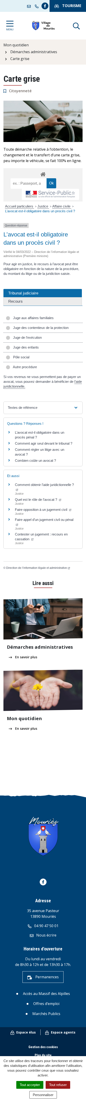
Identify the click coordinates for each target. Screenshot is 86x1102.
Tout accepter (30, 1085)
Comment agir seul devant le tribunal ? (43, 443)
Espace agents (62, 1032)
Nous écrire (45, 935)
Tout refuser (58, 1085)
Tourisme (71, 5)
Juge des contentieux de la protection (40, 328)
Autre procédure (24, 367)
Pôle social (20, 357)
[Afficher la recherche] (76, 25)
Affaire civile (61, 206)
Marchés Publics (46, 1013)
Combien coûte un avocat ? (35, 460)
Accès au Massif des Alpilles (46, 993)
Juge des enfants (25, 347)
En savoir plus (25, 657)
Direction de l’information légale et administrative (36, 567)
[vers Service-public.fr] (50, 194)
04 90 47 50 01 (45, 925)
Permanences (46, 976)
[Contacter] (30, 6)
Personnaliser (43, 1095)
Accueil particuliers (19, 206)
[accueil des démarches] (43, 173)
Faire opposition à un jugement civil (41, 510)
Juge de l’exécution (26, 337)
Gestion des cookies (43, 1047)
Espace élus (25, 1032)
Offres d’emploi (46, 1003)
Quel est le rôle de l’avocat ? (36, 499)
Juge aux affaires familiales (32, 318)
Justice (43, 206)
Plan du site (43, 1055)
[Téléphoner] (38, 6)
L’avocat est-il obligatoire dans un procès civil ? (40, 211)
